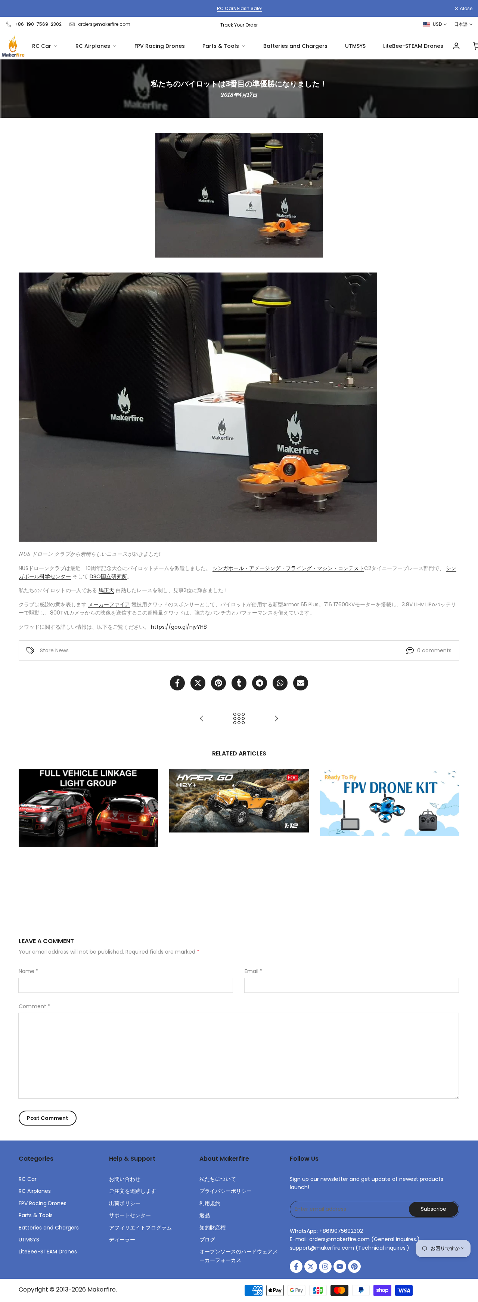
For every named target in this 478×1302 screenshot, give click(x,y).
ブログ (207, 1239)
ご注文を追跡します (132, 1191)
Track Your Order (239, 25)
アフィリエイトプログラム (140, 1227)
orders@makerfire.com (104, 24)
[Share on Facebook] (177, 682)
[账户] (456, 46)
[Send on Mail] (300, 682)
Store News (54, 650)
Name (28, 971)
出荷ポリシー (124, 1203)
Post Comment (47, 1118)
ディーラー (122, 1239)
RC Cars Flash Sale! (239, 8)
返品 (204, 1215)
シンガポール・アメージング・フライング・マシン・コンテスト (288, 568)
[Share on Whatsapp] (280, 682)
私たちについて (217, 1179)
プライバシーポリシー (225, 1191)
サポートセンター (130, 1215)
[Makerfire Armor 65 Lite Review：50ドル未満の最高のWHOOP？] (276, 718)
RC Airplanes (92, 46)
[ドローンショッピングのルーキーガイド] (201, 718)
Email (254, 971)
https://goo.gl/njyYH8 (179, 627)
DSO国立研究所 (108, 576)
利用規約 (209, 1203)
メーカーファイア (109, 604)
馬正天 (106, 590)
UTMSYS (355, 46)
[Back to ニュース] (239, 718)
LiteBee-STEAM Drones (413, 46)
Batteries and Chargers (295, 46)
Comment (34, 1006)
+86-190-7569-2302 (38, 24)
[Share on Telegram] (259, 682)
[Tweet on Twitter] (197, 682)
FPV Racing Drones (159, 46)
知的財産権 (212, 1227)
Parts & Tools (220, 46)
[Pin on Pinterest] (218, 682)
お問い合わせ (124, 1179)
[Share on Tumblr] (239, 682)
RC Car (41, 46)
